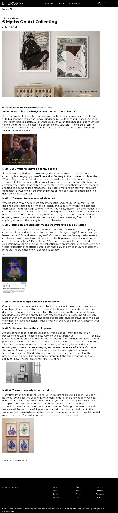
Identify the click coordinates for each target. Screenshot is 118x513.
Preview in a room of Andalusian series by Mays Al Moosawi (23, 386)
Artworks (48, 3)
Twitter (99, 498)
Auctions (56, 498)
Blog (78, 487)
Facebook (100, 494)
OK (114, 509)
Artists (61, 3)
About (78, 491)
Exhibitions (74, 3)
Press (78, 494)
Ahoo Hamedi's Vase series (11, 456)
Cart (106, 3)
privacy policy (8, 511)
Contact (79, 498)
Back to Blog (8, 9)
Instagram (100, 487)
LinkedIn (99, 491)
